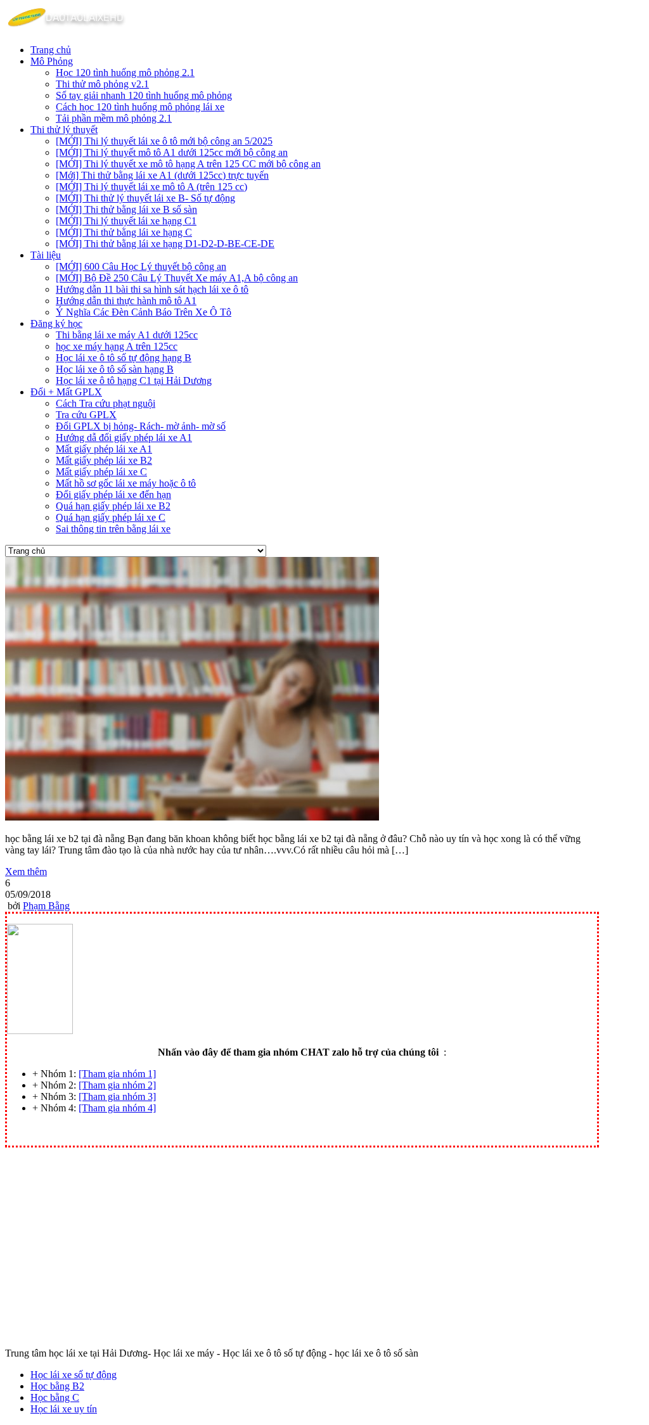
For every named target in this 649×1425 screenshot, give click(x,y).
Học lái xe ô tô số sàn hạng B (115, 369)
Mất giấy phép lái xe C (101, 471)
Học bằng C (54, 1397)
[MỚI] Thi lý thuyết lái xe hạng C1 (126, 220)
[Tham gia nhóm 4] (117, 1107)
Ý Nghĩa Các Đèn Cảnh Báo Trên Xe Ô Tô (143, 312)
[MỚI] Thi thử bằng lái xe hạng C (124, 232)
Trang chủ (50, 49)
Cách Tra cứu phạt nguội (105, 403)
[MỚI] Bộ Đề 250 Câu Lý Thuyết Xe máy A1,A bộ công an (177, 277)
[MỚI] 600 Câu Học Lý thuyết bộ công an (141, 266)
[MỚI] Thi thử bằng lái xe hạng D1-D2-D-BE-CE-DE (165, 243)
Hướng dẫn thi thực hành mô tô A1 (126, 300)
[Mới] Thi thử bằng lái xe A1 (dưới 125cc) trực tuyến (162, 175)
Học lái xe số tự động (73, 1374)
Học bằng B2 (57, 1386)
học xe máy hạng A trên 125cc (116, 346)
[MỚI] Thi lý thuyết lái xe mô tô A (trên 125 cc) (151, 186)
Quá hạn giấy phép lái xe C (110, 517)
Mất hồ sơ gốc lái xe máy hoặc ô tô (126, 483)
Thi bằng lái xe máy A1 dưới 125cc (127, 334)
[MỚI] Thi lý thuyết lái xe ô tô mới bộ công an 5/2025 (164, 141)
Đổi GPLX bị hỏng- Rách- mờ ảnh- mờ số (141, 426)
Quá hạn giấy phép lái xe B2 (113, 506)
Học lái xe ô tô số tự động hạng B (123, 357)
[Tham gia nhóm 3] (117, 1096)
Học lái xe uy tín (63, 1408)
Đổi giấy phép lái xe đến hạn (113, 494)
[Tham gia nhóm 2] (117, 1085)
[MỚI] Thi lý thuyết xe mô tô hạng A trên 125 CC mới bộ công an (188, 163)
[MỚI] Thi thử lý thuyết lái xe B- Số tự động (145, 198)
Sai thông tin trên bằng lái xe (113, 528)
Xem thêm (26, 871)
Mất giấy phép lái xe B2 (104, 460)
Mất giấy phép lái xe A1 (104, 449)
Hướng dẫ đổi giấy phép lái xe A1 (124, 437)
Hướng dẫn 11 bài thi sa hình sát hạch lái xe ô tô (152, 289)
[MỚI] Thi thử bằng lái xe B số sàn (126, 209)
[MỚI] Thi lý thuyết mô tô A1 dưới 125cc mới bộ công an (172, 152)
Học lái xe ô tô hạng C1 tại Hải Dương (134, 380)
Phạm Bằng (46, 905)
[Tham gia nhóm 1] (117, 1073)
